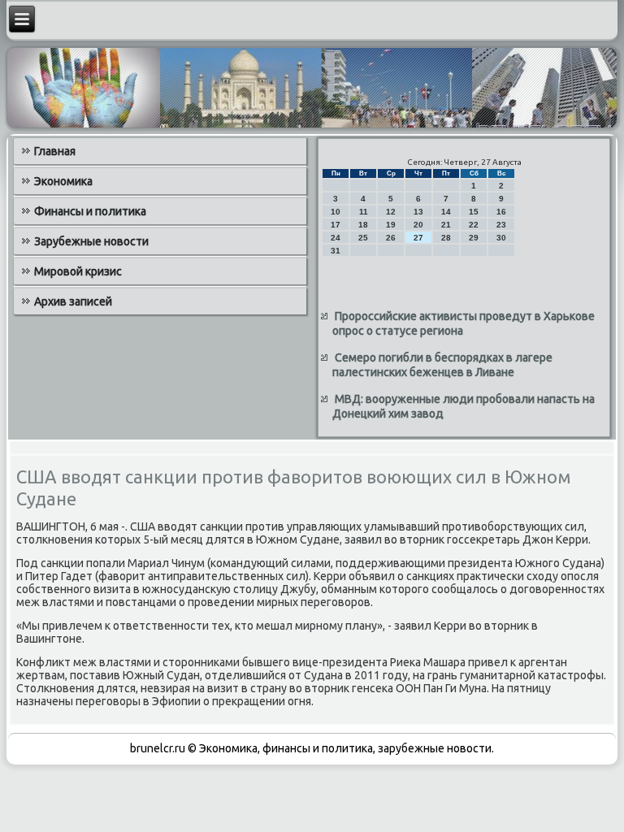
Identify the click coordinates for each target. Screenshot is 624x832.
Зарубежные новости (91, 241)
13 (418, 211)
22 (474, 224)
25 (363, 237)
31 (335, 250)
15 (474, 211)
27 (418, 237)
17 (335, 224)
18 (363, 224)
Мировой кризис (78, 271)
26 (391, 237)
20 (418, 224)
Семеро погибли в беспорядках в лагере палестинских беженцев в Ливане (442, 365)
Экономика (63, 181)
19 (391, 224)
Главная (55, 151)
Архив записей (73, 301)
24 (335, 237)
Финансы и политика (90, 211)
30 (501, 237)
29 (474, 237)
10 (335, 211)
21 (446, 224)
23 (501, 224)
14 (446, 211)
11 (363, 211)
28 (446, 237)
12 (391, 211)
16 (501, 211)
